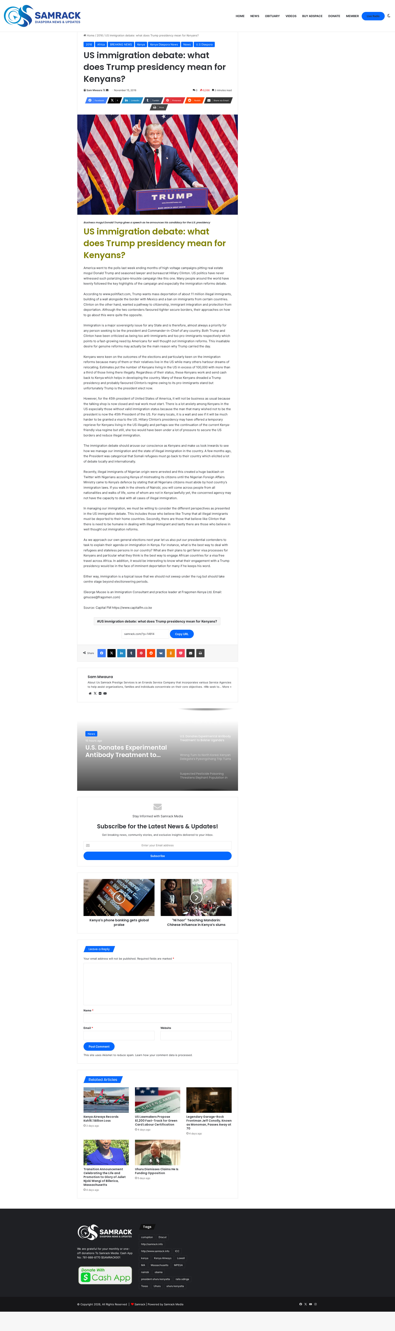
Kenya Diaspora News (164, 44)
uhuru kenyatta (175, 1286)
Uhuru (157, 1286)
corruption (147, 1237)
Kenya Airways (162, 1258)
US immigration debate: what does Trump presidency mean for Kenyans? (158, 621)
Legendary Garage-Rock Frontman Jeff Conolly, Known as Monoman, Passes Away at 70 (209, 1122)
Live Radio (373, 16)
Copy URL (182, 634)
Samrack (140, 1304)
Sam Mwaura (94, 90)
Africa (101, 44)
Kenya (141, 44)
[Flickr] (100, 693)
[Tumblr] (131, 653)
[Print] (200, 653)
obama (159, 1272)
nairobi (145, 1272)
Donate (334, 16)
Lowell (181, 1258)
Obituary (272, 16)
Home (240, 16)
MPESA (178, 1265)
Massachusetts (159, 1265)
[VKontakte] (161, 653)
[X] (111, 653)
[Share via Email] (190, 653)
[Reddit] (151, 653)
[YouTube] (104, 693)
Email (88, 1028)
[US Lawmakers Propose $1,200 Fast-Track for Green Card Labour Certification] (157, 1100)
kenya (144, 1258)
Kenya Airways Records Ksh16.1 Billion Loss (101, 1119)
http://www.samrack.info (155, 1251)
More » (226, 686)
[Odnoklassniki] (171, 653)
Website (165, 1028)
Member (352, 16)
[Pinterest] (141, 653)
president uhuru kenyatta (155, 1279)
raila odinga (182, 1279)
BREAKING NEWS (121, 44)
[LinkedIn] (121, 653)
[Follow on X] (104, 90)
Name (88, 1010)
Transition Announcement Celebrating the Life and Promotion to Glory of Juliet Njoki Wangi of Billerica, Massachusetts (105, 1177)
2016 (100, 35)
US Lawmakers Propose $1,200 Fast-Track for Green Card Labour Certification (156, 1121)
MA (143, 1265)
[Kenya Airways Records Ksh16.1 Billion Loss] (106, 1100)
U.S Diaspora (204, 44)
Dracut (162, 1237)
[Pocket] (181, 653)
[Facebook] (102, 653)
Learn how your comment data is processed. (164, 1055)
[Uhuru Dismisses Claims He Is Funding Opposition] (157, 1152)
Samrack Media (173, 1304)
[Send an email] (107, 90)
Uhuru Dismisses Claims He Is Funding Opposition (156, 1171)
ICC (177, 1251)
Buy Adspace (312, 16)
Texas (144, 1286)
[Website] (90, 693)
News (254, 16)
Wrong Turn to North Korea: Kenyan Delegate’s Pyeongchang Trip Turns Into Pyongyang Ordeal (127, 751)
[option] (157, 749)
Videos (291, 16)
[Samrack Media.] (42, 16)
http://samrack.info (152, 1244)
